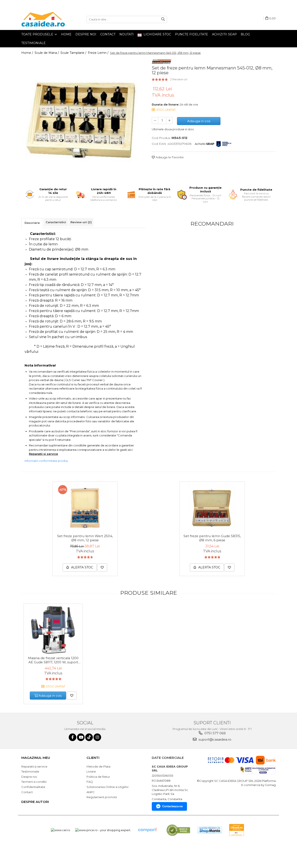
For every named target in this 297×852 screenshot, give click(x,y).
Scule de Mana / (47, 53)
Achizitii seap (224, 34)
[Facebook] (72, 737)
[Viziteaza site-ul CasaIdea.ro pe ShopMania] (210, 830)
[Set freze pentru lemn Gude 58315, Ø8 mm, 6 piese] (212, 508)
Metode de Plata (98, 766)
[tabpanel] (83, 119)
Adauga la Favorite (169, 157)
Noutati (126, 34)
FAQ (90, 781)
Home (66, 34)
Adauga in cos (198, 121)
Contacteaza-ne (172, 806)
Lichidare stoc (157, 34)
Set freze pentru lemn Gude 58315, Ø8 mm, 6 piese (212, 538)
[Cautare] (163, 19)
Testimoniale (33, 43)
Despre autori (35, 802)
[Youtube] (81, 737)
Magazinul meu (35, 758)
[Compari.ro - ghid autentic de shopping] (147, 830)
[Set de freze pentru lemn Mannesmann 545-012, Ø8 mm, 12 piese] (83, 119)
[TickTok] (89, 737)
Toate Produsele (37, 34)
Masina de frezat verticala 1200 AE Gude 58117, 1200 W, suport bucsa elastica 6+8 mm (53, 660)
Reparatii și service (34, 766)
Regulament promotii (102, 797)
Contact (107, 34)
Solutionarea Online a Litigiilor (108, 787)
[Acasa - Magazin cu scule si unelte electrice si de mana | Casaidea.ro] (43, 19)
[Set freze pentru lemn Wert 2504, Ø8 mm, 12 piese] (85, 508)
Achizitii (204, 143)
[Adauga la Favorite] (102, 567)
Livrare (91, 771)
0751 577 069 (215, 733)
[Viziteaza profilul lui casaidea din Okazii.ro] (236, 830)
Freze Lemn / (98, 53)
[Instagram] (97, 737)
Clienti (93, 758)
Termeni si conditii (34, 781)
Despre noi (85, 34)
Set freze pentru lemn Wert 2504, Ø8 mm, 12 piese (85, 538)
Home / (27, 53)
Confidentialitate (33, 787)
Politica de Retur (98, 776)
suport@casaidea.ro (214, 739)
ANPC (91, 792)
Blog (245, 34)
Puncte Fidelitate (191, 34)
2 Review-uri (178, 79)
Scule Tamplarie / (73, 53)
